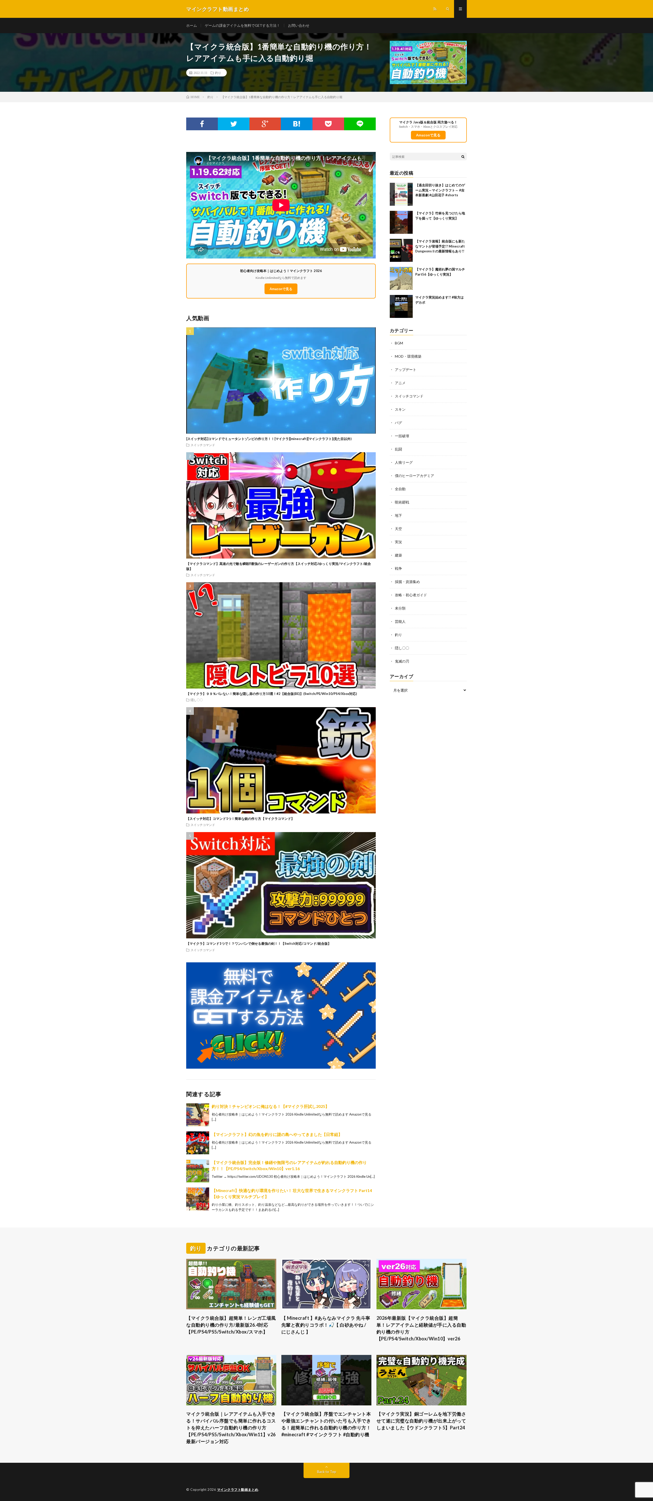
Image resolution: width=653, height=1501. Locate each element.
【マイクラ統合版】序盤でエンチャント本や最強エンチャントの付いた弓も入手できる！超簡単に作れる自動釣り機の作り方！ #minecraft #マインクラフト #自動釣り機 (326, 1424)
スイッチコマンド (203, 444)
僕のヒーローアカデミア (414, 475)
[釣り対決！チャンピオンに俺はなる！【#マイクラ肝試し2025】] (197, 1114)
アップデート (405, 369)
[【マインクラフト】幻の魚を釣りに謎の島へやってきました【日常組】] (197, 1142)
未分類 (400, 608)
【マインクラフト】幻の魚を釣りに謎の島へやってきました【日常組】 (277, 1134)
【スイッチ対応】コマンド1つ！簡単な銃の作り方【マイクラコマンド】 (240, 819)
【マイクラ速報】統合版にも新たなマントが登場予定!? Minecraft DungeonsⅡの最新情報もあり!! (440, 246)
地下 (398, 515)
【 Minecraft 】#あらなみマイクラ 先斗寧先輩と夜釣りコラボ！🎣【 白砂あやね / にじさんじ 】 (325, 1325)
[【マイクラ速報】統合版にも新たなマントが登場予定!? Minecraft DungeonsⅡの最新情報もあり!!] (401, 250)
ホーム (191, 25)
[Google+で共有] (265, 124)
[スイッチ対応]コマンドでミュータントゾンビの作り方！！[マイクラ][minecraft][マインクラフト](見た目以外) (268, 439)
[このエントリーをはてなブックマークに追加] (296, 124)
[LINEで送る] (360, 124)
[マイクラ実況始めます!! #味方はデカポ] (401, 306)
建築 (398, 555)
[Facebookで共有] (202, 124)
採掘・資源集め (407, 581)
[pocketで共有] (328, 124)
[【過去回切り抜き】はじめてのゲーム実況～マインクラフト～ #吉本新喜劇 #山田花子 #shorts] (401, 194)
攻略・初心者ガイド (411, 595)
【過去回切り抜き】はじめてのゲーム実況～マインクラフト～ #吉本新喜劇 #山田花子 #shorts (440, 190)
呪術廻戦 (402, 502)
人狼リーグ (404, 462)
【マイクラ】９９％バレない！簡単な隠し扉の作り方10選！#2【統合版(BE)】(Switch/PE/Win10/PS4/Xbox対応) (271, 694)
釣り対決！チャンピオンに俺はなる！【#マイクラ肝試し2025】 (270, 1106)
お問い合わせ (298, 25)
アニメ (400, 383)
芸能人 (400, 621)
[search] (463, 156)
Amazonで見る (281, 289)
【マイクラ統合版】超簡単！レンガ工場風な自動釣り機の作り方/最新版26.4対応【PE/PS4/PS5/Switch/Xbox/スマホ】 (231, 1325)
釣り (218, 72)
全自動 (400, 489)
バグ (398, 422)
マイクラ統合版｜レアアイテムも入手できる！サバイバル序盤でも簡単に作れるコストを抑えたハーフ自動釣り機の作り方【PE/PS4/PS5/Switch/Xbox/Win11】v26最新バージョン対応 (231, 1427)
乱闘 (398, 449)
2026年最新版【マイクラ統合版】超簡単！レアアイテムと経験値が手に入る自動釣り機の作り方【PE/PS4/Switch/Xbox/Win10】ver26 (421, 1328)
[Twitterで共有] (233, 124)
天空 (398, 528)
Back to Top (326, 1471)
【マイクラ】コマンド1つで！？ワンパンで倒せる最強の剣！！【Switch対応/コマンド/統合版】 (258, 943)
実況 (398, 542)
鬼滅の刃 (402, 661)
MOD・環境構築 (408, 356)
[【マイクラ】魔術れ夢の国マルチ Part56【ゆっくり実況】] (401, 278)
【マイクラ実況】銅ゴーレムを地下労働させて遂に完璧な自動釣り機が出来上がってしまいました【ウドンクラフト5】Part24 (421, 1420)
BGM (399, 343)
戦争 (398, 568)
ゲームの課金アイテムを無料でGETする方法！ (242, 25)
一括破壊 (402, 436)
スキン (400, 409)
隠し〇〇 (197, 699)
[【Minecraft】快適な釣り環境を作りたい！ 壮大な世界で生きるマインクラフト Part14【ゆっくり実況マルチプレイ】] (197, 1198)
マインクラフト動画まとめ (237, 1489)
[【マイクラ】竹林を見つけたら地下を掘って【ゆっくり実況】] (401, 222)
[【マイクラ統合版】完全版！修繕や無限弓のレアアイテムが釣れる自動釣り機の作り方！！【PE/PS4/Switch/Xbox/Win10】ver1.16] (197, 1170)
